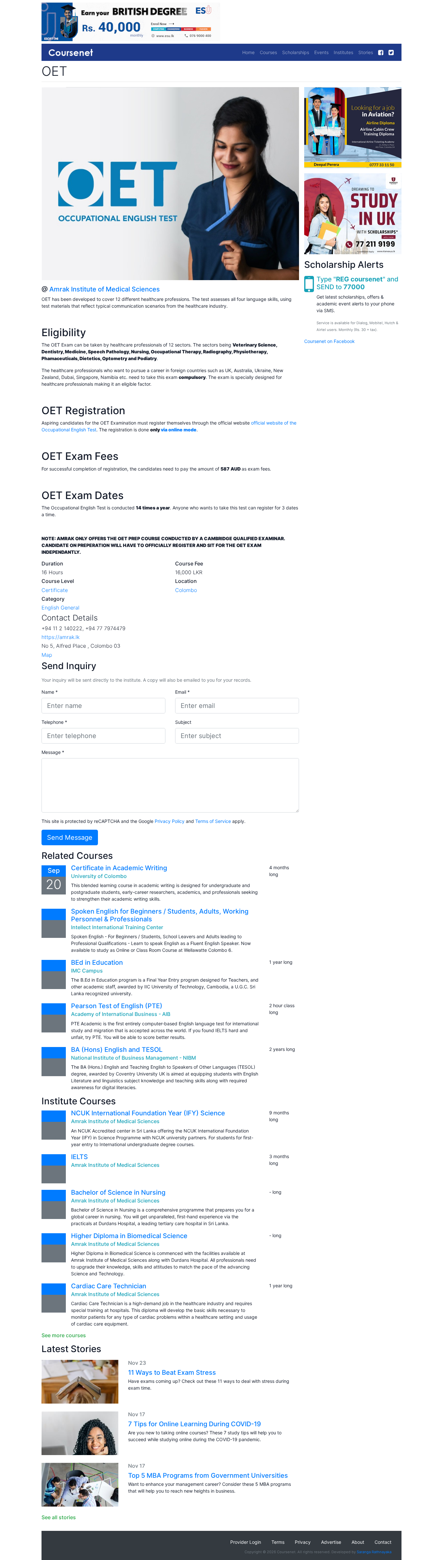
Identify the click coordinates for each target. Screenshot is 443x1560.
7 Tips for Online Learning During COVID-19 (194, 1424)
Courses (268, 52)
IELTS (79, 1157)
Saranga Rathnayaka (374, 1552)
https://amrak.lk (60, 637)
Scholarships (295, 52)
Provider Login (245, 1542)
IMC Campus (87, 970)
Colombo (186, 590)
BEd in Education (97, 962)
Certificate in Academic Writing (119, 868)
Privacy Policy (170, 821)
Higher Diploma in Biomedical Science (129, 1236)
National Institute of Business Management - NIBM (133, 1057)
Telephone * (54, 722)
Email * (182, 692)
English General (60, 607)
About (358, 1542)
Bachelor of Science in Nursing (118, 1192)
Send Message (69, 837)
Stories (365, 52)
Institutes (343, 52)
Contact (383, 1542)
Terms (277, 1542)
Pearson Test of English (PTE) (116, 1006)
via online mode (179, 429)
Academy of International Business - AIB (120, 1014)
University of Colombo (99, 876)
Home (248, 52)
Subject (183, 722)
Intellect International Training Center (117, 927)
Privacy (303, 1542)
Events (321, 52)
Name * (50, 692)
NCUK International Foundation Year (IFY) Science (148, 1113)
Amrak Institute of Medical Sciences (104, 289)
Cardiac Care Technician (108, 1286)
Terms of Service (213, 821)
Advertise (331, 1542)
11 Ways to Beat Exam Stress (172, 1372)
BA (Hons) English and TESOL (116, 1049)
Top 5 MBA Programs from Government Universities (208, 1475)
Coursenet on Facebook (329, 341)
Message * (53, 752)
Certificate (55, 590)
